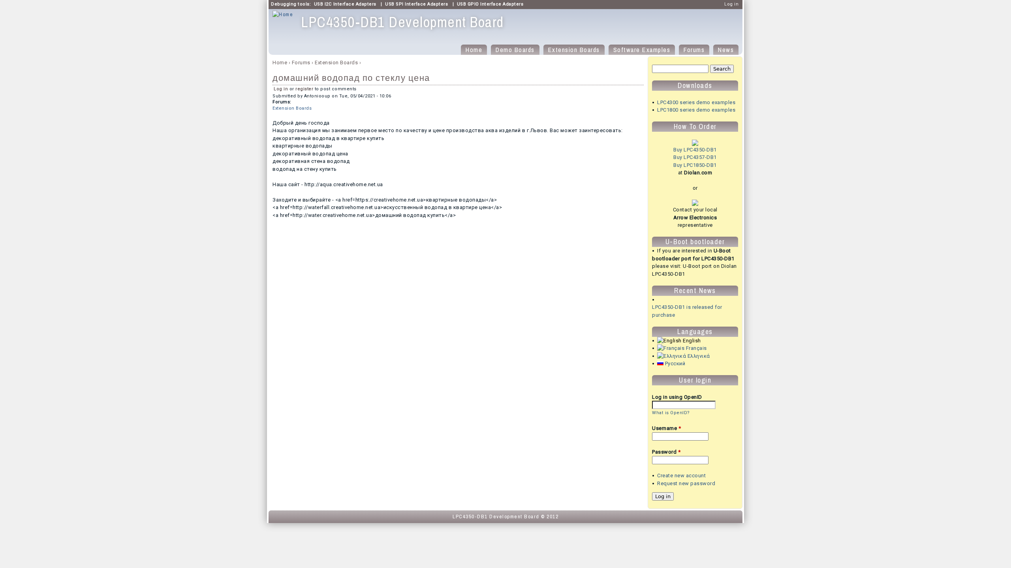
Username (666, 428)
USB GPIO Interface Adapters (490, 4)
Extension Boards (574, 49)
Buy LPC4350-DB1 (695, 150)
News (726, 49)
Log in (731, 4)
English (691, 341)
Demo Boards (515, 49)
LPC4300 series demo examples (696, 102)
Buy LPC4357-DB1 (695, 157)
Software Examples (642, 49)
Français (695, 348)
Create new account (681, 475)
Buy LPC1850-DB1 (695, 165)
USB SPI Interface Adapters (416, 4)
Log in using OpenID (677, 397)
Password (666, 452)
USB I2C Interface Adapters (345, 4)
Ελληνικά (698, 356)
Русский (674, 363)
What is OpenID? (671, 412)
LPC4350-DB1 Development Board (496, 516)
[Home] (282, 15)
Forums (694, 49)
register (304, 89)
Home (474, 49)
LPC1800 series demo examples (696, 110)
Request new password (686, 483)
